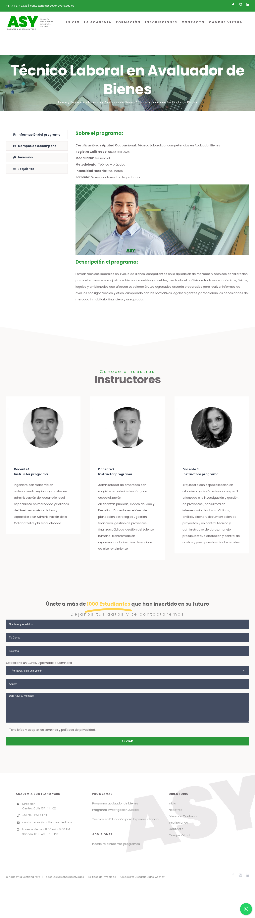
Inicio (172, 803)
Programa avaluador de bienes (115, 803)
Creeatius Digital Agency (149, 877)
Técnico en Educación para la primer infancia (125, 819)
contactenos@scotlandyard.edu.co (52, 5)
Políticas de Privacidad (102, 877)
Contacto (176, 829)
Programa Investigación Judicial (115, 810)
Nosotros (175, 810)
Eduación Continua (183, 816)
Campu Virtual (179, 835)
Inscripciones (178, 822)
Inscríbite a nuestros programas (116, 844)
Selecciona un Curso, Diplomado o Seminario (39, 663)
